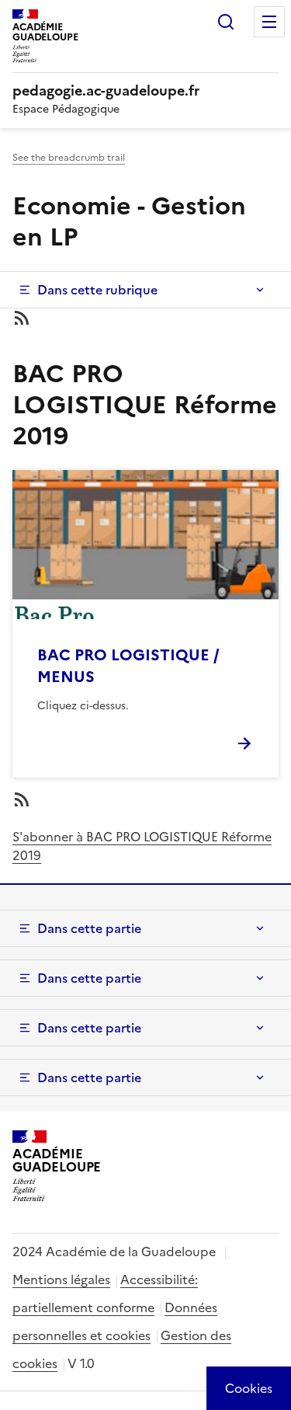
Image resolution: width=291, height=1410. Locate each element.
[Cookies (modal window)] (248, 1388)
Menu (269, 21)
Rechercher (225, 21)
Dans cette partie (89, 928)
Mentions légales (61, 1279)
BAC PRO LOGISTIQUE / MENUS (128, 665)
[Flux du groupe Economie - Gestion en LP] (145, 317)
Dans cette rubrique (97, 289)
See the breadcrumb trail (68, 158)
